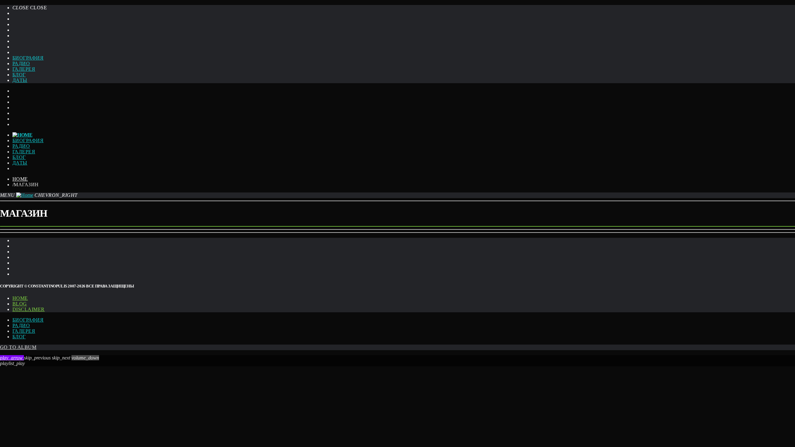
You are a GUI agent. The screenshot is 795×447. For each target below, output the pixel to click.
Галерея (23, 69)
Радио (21, 63)
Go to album (18, 347)
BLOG (19, 303)
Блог (19, 74)
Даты (19, 80)
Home (20, 179)
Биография (27, 58)
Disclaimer (28, 309)
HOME (20, 298)
